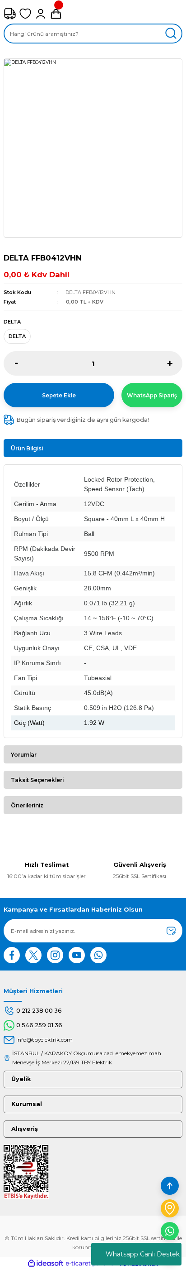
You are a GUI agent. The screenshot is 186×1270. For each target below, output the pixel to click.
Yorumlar (24, 754)
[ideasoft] (46, 1264)
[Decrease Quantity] (16, 363)
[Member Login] (40, 13)
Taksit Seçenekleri (37, 780)
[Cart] (56, 13)
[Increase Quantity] (169, 363)
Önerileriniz (27, 805)
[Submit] (171, 930)
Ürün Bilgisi (27, 448)
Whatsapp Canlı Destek (143, 1254)
